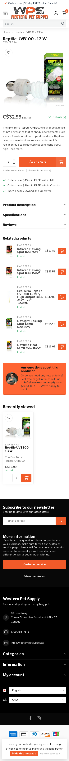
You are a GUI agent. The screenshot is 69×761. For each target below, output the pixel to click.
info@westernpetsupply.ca (41, 382)
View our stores (34, 576)
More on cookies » (50, 753)
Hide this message (24, 753)
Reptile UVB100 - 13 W (29, 32)
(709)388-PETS (20, 632)
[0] (64, 13)
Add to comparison (13, 170)
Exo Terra (10, 42)
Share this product (38, 170)
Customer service (34, 564)
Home (6, 32)
